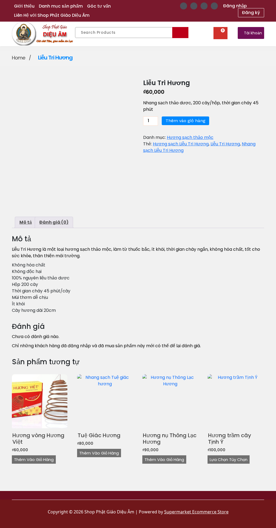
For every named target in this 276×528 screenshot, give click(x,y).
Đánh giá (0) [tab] (53, 222)
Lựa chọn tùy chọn (228, 459)
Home (18, 57)
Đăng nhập (235, 6)
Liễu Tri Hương (225, 144)
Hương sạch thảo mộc (190, 137)
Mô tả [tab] (25, 222)
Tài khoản (253, 33)
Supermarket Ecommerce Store (196, 512)
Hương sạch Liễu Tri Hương (181, 144)
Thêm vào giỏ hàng (185, 120)
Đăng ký (251, 12)
